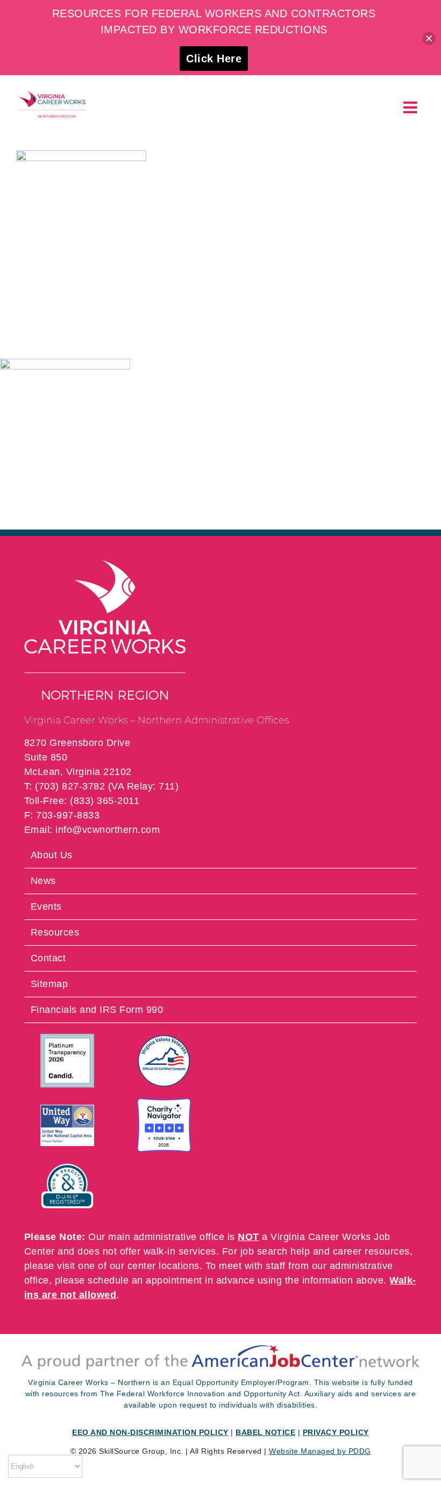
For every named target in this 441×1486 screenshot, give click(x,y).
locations (179, 1265)
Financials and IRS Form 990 (97, 1009)
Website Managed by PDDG (320, 1451)
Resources (55, 932)
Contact (48, 958)
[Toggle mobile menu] (411, 107)
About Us (52, 855)
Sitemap (49, 983)
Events (46, 906)
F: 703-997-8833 (62, 815)
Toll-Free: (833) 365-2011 (82, 800)
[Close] (429, 38)
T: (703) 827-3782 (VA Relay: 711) (101, 786)
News (43, 880)
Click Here (213, 58)
